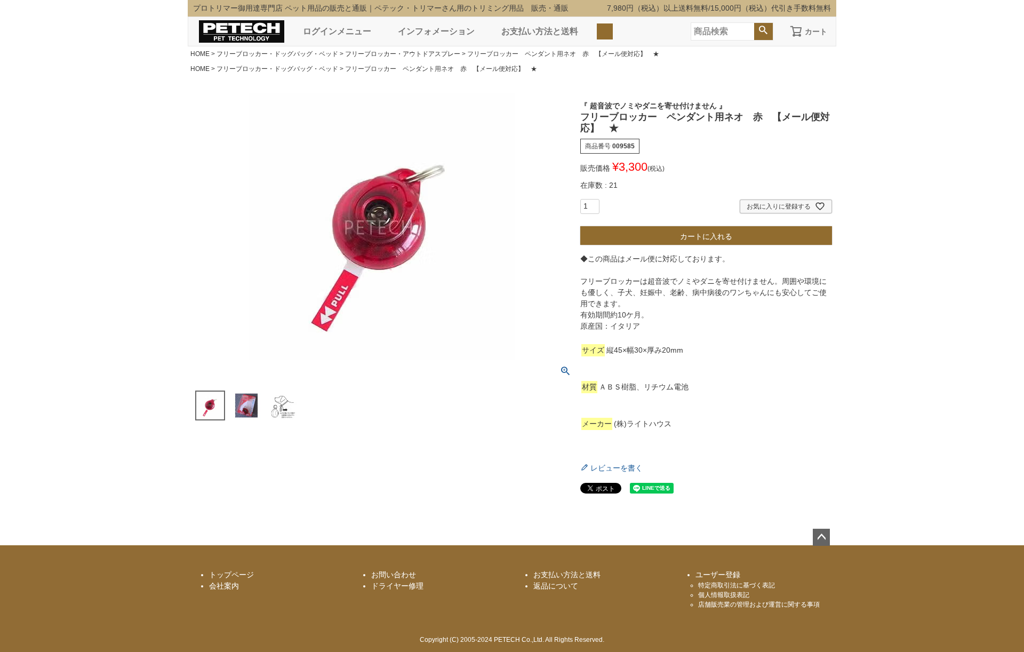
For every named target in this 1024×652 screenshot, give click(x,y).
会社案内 (224, 586)
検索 (763, 31)
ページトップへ (821, 537)
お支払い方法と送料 (539, 31)
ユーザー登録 (717, 574)
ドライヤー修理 (397, 586)
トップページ (231, 574)
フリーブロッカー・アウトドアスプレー (402, 54)
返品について (555, 586)
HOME (200, 54)
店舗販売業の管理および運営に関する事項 (759, 604)
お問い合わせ (393, 574)
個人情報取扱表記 (723, 595)
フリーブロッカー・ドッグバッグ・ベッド (277, 54)
